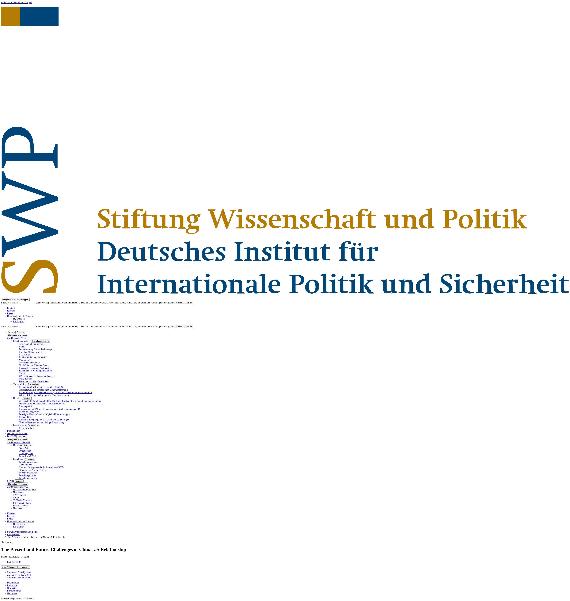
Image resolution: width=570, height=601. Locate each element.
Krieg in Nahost (26, 428)
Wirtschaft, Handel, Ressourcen (34, 381)
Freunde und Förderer (29, 456)
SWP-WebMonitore (22, 500)
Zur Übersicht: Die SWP (18, 442)
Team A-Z (24, 448)
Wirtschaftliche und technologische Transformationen (44, 395)
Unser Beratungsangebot (24, 489)
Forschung (18, 459)
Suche (4, 302)
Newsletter (18, 492)
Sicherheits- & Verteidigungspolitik (35, 370)
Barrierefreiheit (14, 590)
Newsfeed (18, 508)
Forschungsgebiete (22, 341)
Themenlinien (19, 384)
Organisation (25, 451)
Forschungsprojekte (28, 472)
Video (16, 497)
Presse (10, 313)
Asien (21, 346)
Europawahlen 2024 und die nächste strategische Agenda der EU (49, 409)
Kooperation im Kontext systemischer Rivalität (41, 387)
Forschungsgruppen (28, 462)
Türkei (22, 373)
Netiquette (12, 593)
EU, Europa (24, 354)
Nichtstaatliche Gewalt (29, 362)
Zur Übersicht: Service (17, 487)
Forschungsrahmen (28, 478)
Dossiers (17, 398)
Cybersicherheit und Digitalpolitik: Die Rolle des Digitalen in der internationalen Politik (60, 401)
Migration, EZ (25, 360)
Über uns (17, 445)
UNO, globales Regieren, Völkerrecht (37, 376)
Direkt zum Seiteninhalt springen (16, 2)
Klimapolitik (25, 417)
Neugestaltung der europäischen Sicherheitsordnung (43, 390)
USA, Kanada (25, 378)
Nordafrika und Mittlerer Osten (33, 365)
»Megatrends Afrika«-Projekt (32, 470)
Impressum (12, 585)
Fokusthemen (19, 425)
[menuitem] (288, 582)
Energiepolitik (25, 406)
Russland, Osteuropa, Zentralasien (35, 368)
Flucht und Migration (29, 411)
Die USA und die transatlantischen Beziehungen (41, 403)
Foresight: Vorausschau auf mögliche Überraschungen (44, 414)
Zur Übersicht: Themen (18, 338)
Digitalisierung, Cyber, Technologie (35, 349)
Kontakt (11, 308)
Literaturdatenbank (22, 503)
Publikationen (13, 431)
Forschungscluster (27, 475)
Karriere (11, 310)
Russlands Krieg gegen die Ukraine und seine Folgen (44, 419)
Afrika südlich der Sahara (31, 344)
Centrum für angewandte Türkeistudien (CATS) (41, 467)
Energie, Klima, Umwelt (30, 352)
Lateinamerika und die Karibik (33, 357)
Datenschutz (13, 582)
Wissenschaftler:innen (17, 433)
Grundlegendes (26, 453)
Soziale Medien (20, 505)
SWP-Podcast (19, 495)
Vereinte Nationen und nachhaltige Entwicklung (41, 422)
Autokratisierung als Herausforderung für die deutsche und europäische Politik (55, 392)
